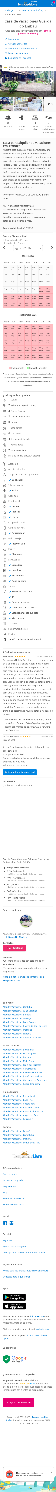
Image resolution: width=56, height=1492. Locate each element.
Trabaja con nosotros (13, 1204)
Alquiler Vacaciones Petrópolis (18, 1118)
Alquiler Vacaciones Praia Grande (19, 1022)
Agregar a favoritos (17, 43)
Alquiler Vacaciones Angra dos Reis (20, 1115)
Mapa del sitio (10, 1186)
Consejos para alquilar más (16, 1276)
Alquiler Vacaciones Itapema (17, 1057)
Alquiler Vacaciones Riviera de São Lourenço (25, 1026)
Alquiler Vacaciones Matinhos (18, 1138)
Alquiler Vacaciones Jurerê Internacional (23, 1076)
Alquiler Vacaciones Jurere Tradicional (22, 1083)
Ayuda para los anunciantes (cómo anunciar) (25, 1270)
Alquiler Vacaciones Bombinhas (18, 1049)
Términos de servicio (13, 1198)
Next (52, 81)
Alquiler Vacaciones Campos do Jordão (22, 1037)
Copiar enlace (14, 39)
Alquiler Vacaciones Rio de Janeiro (20, 1096)
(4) (32, 10)
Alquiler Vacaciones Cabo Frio (18, 1099)
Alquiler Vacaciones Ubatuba (17, 1006)
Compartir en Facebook (19, 57)
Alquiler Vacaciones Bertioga (17, 1014)
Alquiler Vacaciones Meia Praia (18, 1061)
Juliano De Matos (16, 937)
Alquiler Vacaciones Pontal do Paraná (21, 1142)
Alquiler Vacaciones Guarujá (17, 1018)
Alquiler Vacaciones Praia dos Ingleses (22, 1064)
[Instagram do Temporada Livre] (12, 1223)
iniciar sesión (37, 1316)
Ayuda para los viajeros (14, 1246)
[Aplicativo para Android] (16, 1299)
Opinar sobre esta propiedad (20, 772)
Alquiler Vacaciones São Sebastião (20, 1010)
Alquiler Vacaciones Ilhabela (17, 1033)
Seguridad (8, 1240)
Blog (5, 1192)
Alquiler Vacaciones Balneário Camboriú (23, 1072)
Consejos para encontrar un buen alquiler (24, 1252)
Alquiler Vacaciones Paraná (16, 1131)
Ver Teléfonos (16, 947)
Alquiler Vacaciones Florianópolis (19, 1053)
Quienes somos (10, 1174)
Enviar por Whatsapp (18, 53)
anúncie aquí (42, 1329)
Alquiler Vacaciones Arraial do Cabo (21, 1107)
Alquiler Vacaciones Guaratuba (18, 1134)
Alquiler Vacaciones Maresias (17, 1029)
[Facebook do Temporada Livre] (6, 1223)
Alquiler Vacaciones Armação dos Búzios (23, 1111)
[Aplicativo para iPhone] (16, 1308)
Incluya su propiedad (13, 1180)
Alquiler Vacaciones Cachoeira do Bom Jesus (25, 1080)
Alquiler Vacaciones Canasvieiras (19, 1068)
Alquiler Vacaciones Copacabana (19, 1103)
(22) (11, 10)
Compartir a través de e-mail (22, 48)
